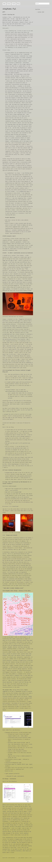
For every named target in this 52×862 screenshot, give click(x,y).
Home (4, 3)
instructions (24, 546)
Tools (13, 3)
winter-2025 (41, 12)
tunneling (29, 568)
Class (8, 3)
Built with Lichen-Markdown (9, 857)
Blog (18, 3)
